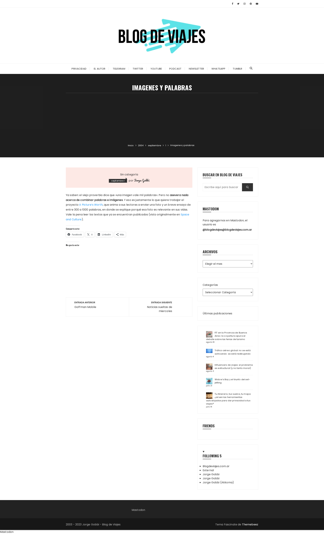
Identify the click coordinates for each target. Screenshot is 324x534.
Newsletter (196, 68)
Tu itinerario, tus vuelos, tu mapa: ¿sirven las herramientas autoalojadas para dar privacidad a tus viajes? (228, 399)
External (208, 470)
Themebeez (250, 524)
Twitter (138, 68)
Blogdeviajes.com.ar (216, 466)
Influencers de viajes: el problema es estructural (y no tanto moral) (234, 366)
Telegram (119, 68)
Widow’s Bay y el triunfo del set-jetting (232, 381)
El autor (99, 68)
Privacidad (79, 68)
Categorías (210, 285)
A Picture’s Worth (91, 205)
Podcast (175, 68)
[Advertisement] (162, 118)
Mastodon (138, 510)
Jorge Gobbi (141, 180)
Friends (209, 425)
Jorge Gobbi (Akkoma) (218, 482)
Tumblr (237, 68)
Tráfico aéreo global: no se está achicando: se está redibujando (233, 352)
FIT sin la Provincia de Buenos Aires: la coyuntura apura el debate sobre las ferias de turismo (226, 336)
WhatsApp (218, 68)
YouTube (156, 68)
